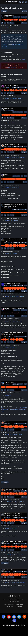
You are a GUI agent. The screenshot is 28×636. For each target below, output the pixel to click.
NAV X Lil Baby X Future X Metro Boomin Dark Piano (14, 205)
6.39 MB (9, 187)
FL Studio (22, 157)
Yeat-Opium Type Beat (11, 85)
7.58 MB (9, 554)
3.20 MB (9, 502)
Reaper (14, 123)
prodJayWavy (9, 208)
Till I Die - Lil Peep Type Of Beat (13, 542)
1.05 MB (9, 98)
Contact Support (18, 599)
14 (25, 571)
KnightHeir (8, 176)
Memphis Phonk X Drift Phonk (13, 489)
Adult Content (15, 157)
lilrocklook (8, 310)
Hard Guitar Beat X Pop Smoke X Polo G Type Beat (15, 240)
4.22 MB (9, 253)
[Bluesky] (14, 617)
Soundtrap (20, 98)
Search (25, 11)
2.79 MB (9, 347)
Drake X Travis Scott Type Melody (14, 308)
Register (15, 67)
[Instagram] (14, 620)
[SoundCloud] (24, 617)
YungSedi (8, 285)
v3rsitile (8, 336)
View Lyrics (5, 482)
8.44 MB (9, 157)
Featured (14, 98)
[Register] (23, 2)
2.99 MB (9, 582)
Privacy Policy (19, 604)
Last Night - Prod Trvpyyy (12, 283)
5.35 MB (9, 296)
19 (25, 112)
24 (25, 146)
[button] (26, 2)
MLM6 (7, 17)
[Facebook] (4, 617)
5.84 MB (9, 395)
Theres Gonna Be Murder (11, 144)
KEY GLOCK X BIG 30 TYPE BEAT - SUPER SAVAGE (14, 333)
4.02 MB (9, 528)
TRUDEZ (8, 423)
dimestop (8, 146)
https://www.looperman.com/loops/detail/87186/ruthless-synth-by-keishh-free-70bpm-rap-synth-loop (14, 409)
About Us (10, 599)
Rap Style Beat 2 (9, 15)
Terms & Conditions (9, 604)
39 (25, 384)
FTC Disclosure (18, 606)
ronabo (8, 384)
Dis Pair (6, 422)
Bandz (6, 174)
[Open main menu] (2, 2)
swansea (8, 571)
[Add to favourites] (10, 22)
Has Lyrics (14, 434)
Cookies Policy (9, 606)
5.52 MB (9, 123)
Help (4, 599)
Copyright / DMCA (14, 601)
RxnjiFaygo (8, 490)
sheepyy (8, 87)
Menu (4, 11)
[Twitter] (19, 617)
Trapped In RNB (9, 382)
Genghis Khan (8, 108)
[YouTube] (9, 617)
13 (25, 285)
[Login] (20, 2)
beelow (8, 543)
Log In (10, 67)
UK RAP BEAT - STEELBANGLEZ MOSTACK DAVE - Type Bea (13, 514)
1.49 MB (9, 321)
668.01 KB (9, 220)
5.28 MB (9, 28)
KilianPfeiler (9, 242)
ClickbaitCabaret (10, 110)
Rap (6, 28)
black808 (8, 517)
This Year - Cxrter (9, 570)
